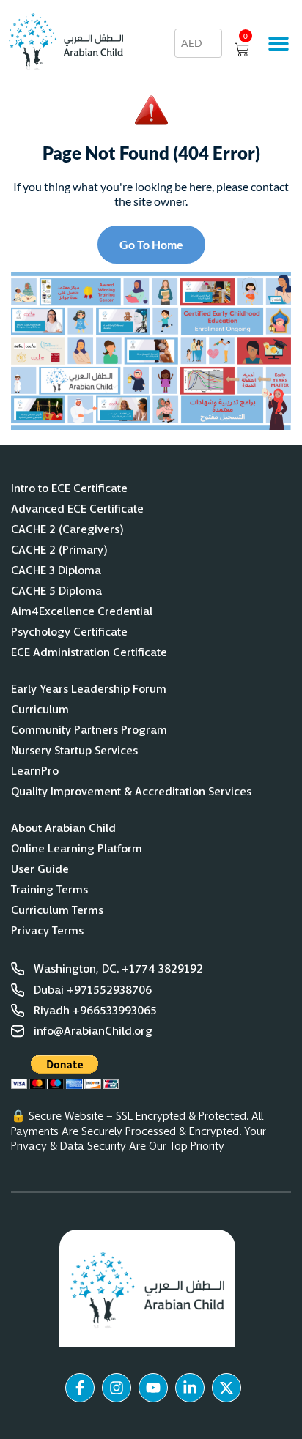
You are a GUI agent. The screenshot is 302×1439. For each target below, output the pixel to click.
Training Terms (49, 889)
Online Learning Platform (76, 848)
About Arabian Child (63, 828)
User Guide (40, 869)
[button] (278, 43)
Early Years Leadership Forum (88, 689)
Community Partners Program (89, 730)
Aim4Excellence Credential (81, 611)
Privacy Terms (47, 930)
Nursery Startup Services (74, 750)
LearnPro (35, 771)
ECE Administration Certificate (89, 652)
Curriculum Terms (57, 910)
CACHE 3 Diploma (56, 570)
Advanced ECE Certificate (77, 509)
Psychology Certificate (69, 632)
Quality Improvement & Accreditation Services (131, 791)
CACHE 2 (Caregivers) (67, 529)
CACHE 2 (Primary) (59, 550)
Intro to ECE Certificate (69, 488)
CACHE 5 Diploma (57, 591)
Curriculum (40, 709)
